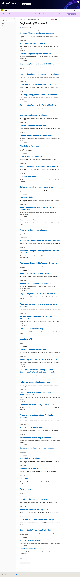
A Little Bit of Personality (30, 146)
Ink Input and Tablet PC (29, 177)
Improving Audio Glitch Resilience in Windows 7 (39, 84)
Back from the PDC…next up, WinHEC (35, 499)
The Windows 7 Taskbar (29, 468)
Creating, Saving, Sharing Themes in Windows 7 (39, 95)
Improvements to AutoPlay (31, 156)
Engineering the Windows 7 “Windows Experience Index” (35, 393)
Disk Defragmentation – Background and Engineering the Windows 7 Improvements (37, 371)
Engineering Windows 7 (34, 19)
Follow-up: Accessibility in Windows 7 (35, 382)
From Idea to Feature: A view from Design (37, 520)
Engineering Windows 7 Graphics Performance (39, 166)
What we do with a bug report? (32, 43)
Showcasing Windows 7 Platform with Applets (38, 359)
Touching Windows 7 (28, 197)
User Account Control (28, 549)
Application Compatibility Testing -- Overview (38, 263)
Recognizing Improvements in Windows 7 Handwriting (36, 317)
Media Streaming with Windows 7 (33, 115)
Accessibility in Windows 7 (30, 458)
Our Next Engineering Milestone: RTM (35, 54)
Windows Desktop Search (30, 540)
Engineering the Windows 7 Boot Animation (37, 294)
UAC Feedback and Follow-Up (31, 329)
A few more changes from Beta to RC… (35, 230)
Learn (21, 19)
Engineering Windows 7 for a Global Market (37, 64)
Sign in (77, 10)
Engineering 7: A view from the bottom (35, 530)
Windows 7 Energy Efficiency (31, 427)
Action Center (25, 489)
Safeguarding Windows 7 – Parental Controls (38, 105)
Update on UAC (26, 339)
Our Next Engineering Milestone (33, 125)
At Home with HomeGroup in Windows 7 (36, 438)
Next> (21, 558)
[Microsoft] (2, 10)
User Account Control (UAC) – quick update (37, 405)
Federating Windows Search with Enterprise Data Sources (38, 208)
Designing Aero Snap (28, 220)
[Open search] (74, 10)
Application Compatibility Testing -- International (40, 240)
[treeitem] (8, 23)
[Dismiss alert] (78, 2)
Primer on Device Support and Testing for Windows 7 (37, 416)
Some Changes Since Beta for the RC (34, 273)
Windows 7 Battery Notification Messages (37, 33)
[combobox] (8, 21)
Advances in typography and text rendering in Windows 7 (38, 305)
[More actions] (59, 19)
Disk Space (24, 479)
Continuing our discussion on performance (37, 448)
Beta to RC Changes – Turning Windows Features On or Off (39, 251)
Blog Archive (26, 19)
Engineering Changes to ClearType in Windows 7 (39, 74)
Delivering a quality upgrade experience (36, 187)
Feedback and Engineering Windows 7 (35, 283)
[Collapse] (15, 18)
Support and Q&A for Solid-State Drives (36, 136)
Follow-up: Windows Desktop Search (34, 509)
